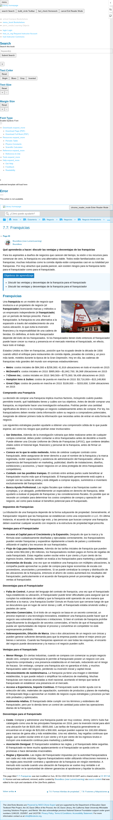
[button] (10, 167)
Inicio (15, 219)
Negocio (50, 219)
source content (95, 779)
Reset (4, 74)
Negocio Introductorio (91, 219)
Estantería (32, 219)
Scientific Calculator (14, 147)
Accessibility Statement (82, 813)
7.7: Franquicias (24, 776)
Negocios (68, 219)
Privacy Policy (47, 813)
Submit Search (8, 55)
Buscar (7, 214)
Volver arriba (8, 791)
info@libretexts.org (33, 816)
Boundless (17, 244)
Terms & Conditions (63, 813)
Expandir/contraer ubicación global (108, 219)
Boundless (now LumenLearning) (27, 241)
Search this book (7, 46)
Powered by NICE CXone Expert (41, 805)
